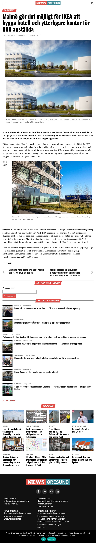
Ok (43, 539)
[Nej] (93, 536)
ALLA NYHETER (9, 400)
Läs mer (51, 539)
